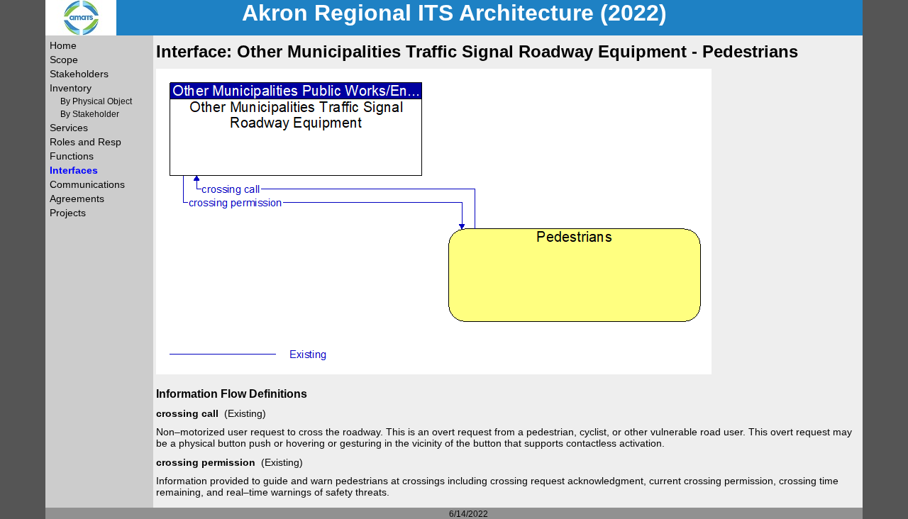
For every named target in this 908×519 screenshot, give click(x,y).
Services (69, 127)
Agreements (77, 198)
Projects (68, 212)
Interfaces (74, 170)
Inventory (71, 88)
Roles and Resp (85, 141)
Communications (87, 184)
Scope (64, 59)
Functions (72, 156)
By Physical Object (96, 101)
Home (63, 45)
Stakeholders (79, 73)
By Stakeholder (89, 114)
